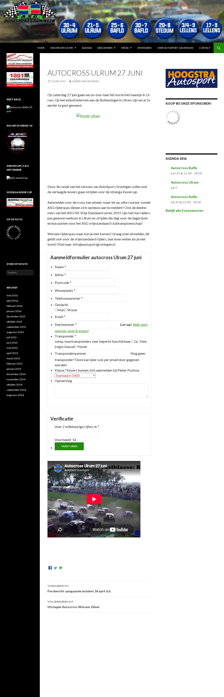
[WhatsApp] (60, 568)
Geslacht (61, 304)
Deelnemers (104, 47)
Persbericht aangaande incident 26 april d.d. (79, 588)
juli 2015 (12, 337)
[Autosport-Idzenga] (20, 60)
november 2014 (16, 379)
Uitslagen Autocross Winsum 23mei (73, 604)
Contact (205, 47)
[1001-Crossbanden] (20, 79)
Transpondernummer (71, 353)
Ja (135, 341)
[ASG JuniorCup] (17, 177)
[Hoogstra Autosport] (191, 78)
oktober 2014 (14, 384)
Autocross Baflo (184, 168)
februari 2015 (15, 363)
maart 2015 (13, 358)
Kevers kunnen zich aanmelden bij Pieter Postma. (103, 370)
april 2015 (12, 353)
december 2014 (16, 374)
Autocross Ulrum (185, 182)
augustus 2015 (15, 332)
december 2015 (16, 316)
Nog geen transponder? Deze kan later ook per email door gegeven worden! (100, 359)
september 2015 (16, 327)
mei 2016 (12, 295)
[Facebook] (50, 568)
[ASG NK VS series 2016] (17, 142)
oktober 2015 (14, 321)
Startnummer (66, 324)
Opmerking (63, 381)
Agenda (87, 47)
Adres (60, 275)
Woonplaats (65, 290)
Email (60, 317)
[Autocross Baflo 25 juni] (20, 109)
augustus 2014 (15, 395)
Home (41, 47)
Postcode (63, 282)
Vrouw (72, 310)
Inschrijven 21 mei (61, 47)
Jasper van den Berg (85, 81)
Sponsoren (144, 47)
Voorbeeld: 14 (65, 440)
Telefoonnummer (68, 298)
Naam (60, 267)
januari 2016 (14, 311)
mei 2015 (12, 347)
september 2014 (16, 389)
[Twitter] (55, 568)
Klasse (61, 370)
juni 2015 (12, 342)
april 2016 (12, 300)
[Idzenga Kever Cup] (20, 202)
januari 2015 (14, 368)
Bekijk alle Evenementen (184, 210)
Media (125, 47)
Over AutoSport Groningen (175, 47)
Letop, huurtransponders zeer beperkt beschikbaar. (93, 341)
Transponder (65, 336)
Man (61, 310)
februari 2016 (15, 306)
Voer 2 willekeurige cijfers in (77, 426)
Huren (82, 346)
